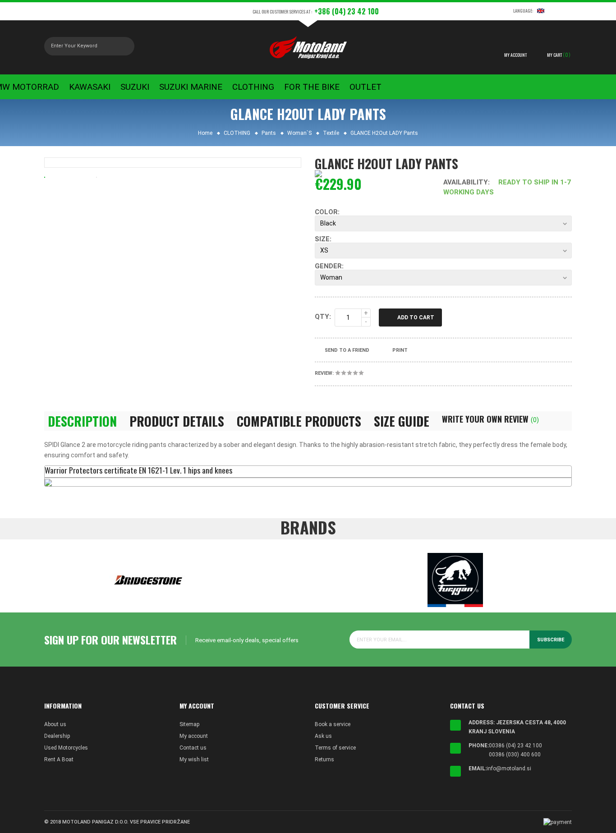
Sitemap (189, 724)
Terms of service (335, 748)
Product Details (176, 421)
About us (55, 724)
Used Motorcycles (66, 748)
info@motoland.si (509, 768)
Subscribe (550, 640)
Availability (465, 182)
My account (193, 736)
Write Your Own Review (490, 419)
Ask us (323, 736)
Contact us (193, 748)
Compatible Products (299, 421)
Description (82, 421)
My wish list (194, 759)
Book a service (332, 724)
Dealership (57, 736)
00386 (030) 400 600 (515, 754)
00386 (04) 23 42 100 (515, 745)
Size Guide (401, 421)
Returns (324, 759)
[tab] (308, 471)
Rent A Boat (59, 759)
